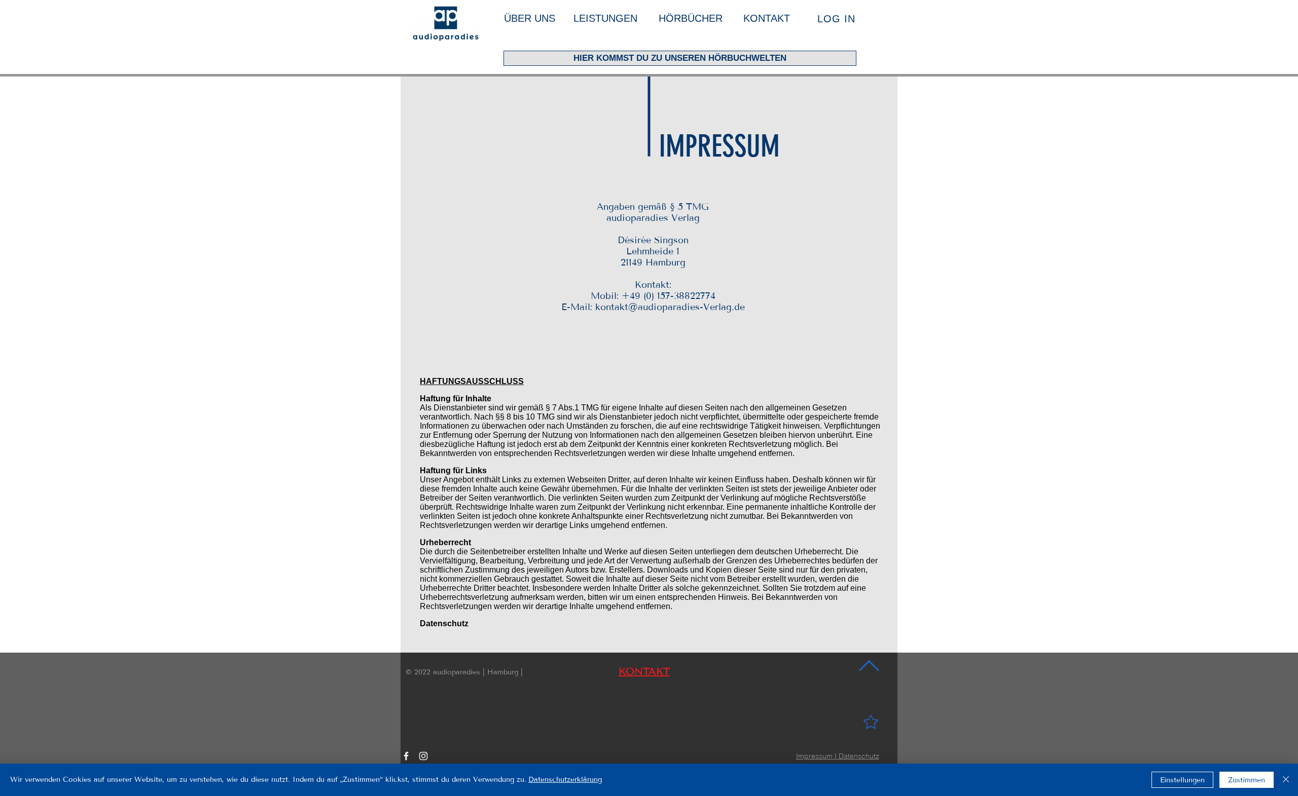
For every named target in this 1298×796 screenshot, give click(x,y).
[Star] (870, 721)
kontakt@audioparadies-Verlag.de (670, 307)
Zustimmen (1246, 780)
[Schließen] (1286, 780)
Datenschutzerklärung (565, 779)
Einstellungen (1182, 780)
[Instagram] (423, 756)
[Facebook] (406, 756)
